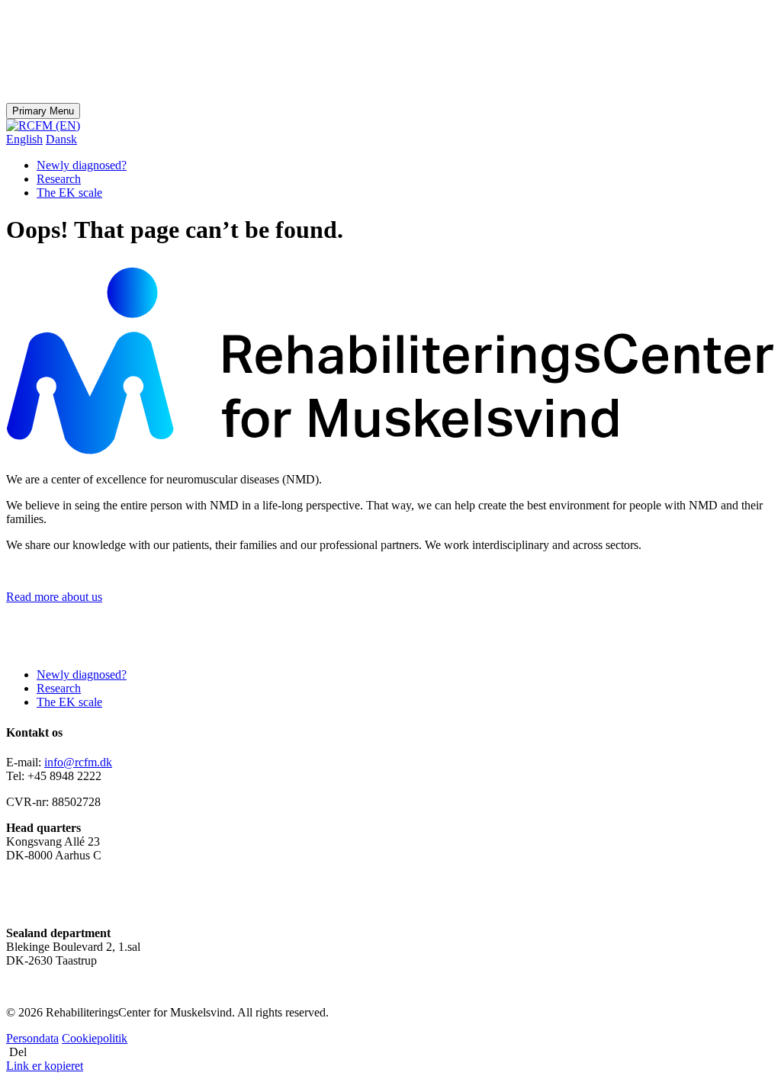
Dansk (61, 139)
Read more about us (54, 596)
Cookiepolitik (94, 1038)
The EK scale (69, 192)
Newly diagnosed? (82, 165)
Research (59, 178)
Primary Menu (43, 111)
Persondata (32, 1038)
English (24, 139)
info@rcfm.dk (78, 762)
